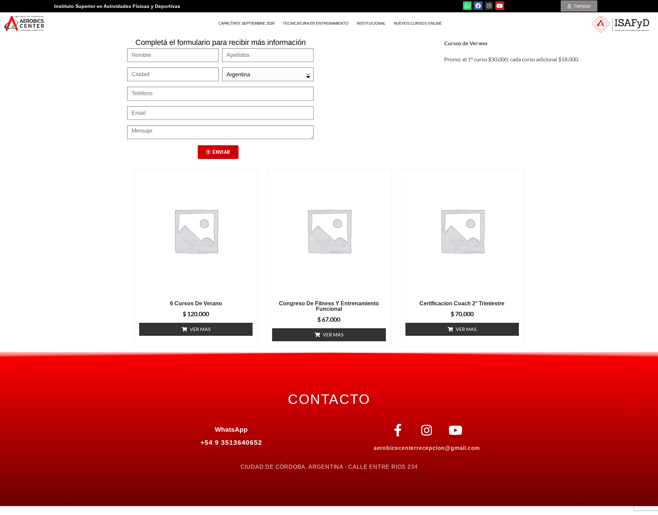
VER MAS (200, 329)
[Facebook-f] (398, 430)
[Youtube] (499, 5)
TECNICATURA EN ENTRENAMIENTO (316, 23)
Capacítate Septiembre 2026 (246, 23)
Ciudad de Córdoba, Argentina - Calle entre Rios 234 (329, 467)
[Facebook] (478, 5)
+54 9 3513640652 (231, 442)
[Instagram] (489, 5)
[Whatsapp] (467, 5)
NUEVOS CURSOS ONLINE (418, 23)
